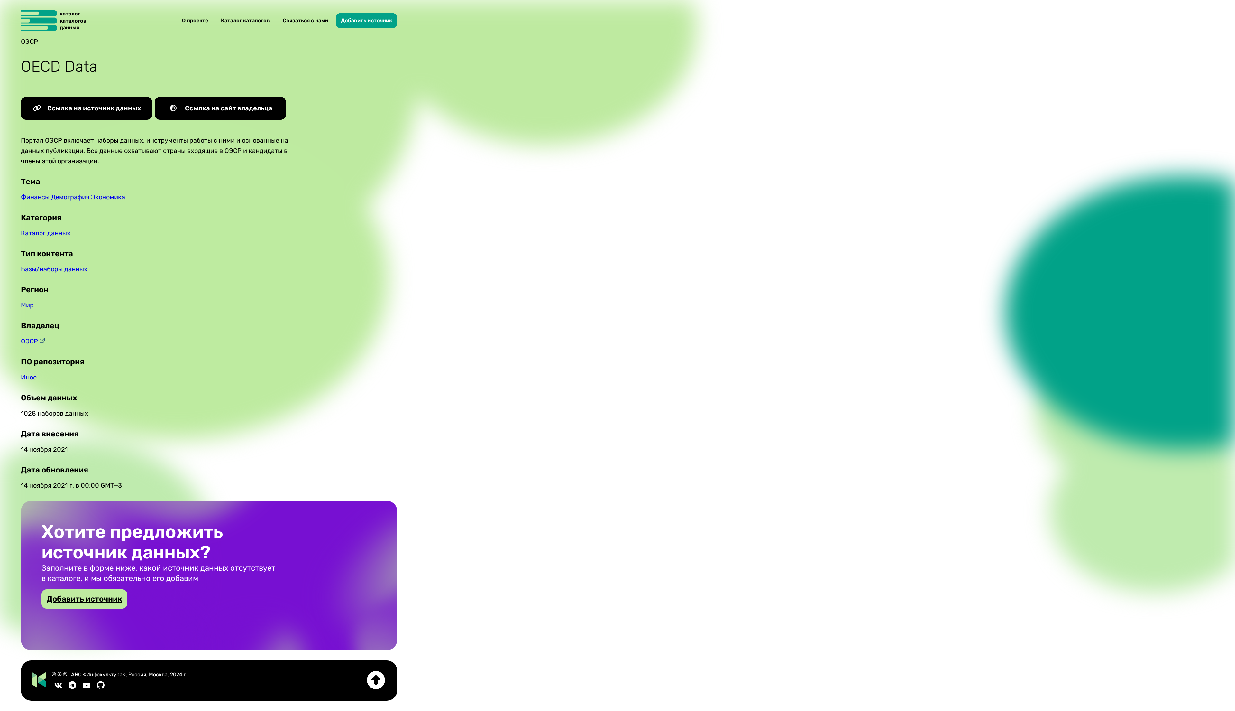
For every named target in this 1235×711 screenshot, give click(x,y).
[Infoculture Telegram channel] (72, 687)
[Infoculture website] (39, 680)
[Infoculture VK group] (58, 687)
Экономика (108, 197)
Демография (70, 197)
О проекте (195, 20)
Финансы (35, 197)
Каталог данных (45, 233)
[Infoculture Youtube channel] (86, 687)
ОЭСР (29, 341)
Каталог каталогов (245, 20)
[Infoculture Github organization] (100, 687)
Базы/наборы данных (54, 269)
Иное (29, 377)
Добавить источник (366, 20)
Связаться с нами (305, 20)
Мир (27, 305)
